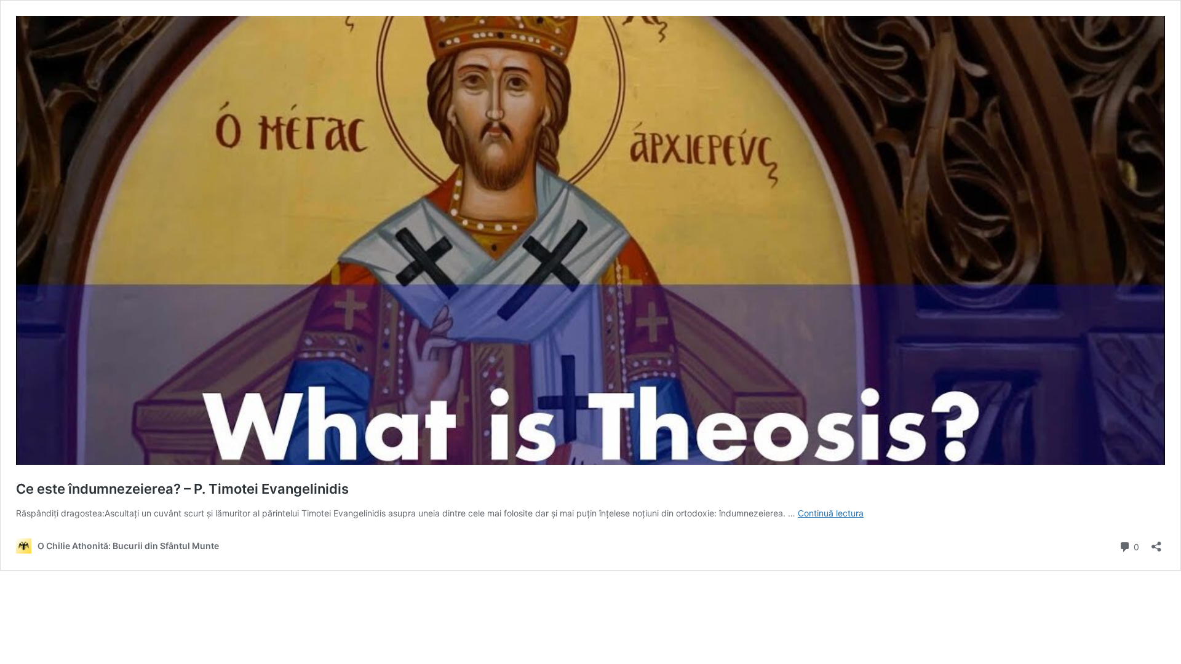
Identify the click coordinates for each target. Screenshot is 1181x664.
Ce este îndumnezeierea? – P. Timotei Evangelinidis (182, 489)
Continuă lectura (831, 513)
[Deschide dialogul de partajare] (1156, 542)
